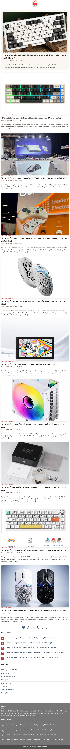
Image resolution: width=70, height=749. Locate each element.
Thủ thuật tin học (6, 690)
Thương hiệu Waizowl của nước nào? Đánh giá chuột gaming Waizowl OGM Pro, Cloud (32, 657)
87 (42, 627)
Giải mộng (4, 673)
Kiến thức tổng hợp (7, 676)
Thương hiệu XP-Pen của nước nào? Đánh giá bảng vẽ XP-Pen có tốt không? (31, 364)
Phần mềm (4, 683)
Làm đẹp (4, 680)
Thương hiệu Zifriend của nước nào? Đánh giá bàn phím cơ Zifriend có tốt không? (34, 550)
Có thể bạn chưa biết (9, 52)
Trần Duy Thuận (20, 60)
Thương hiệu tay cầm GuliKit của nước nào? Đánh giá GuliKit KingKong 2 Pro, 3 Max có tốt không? (35, 653)
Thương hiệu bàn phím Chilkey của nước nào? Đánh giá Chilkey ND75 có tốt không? (31, 638)
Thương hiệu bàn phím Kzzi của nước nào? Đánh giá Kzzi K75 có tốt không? (31, 118)
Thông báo (4, 686)
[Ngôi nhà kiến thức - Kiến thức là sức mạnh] (35, 4)
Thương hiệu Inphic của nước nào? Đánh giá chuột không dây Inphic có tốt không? (34, 610)
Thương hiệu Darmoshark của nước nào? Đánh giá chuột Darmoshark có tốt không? (35, 178)
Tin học (3, 693)
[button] (2, 4)
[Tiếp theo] (46, 627)
